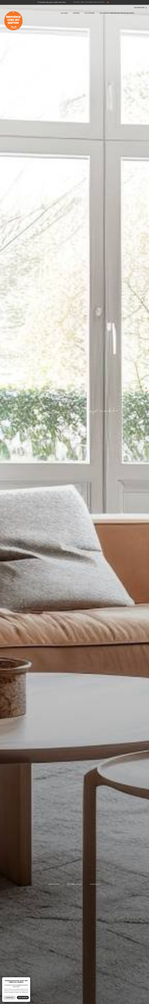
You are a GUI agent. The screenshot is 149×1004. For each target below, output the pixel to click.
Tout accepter (22, 997)
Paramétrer (9, 997)
